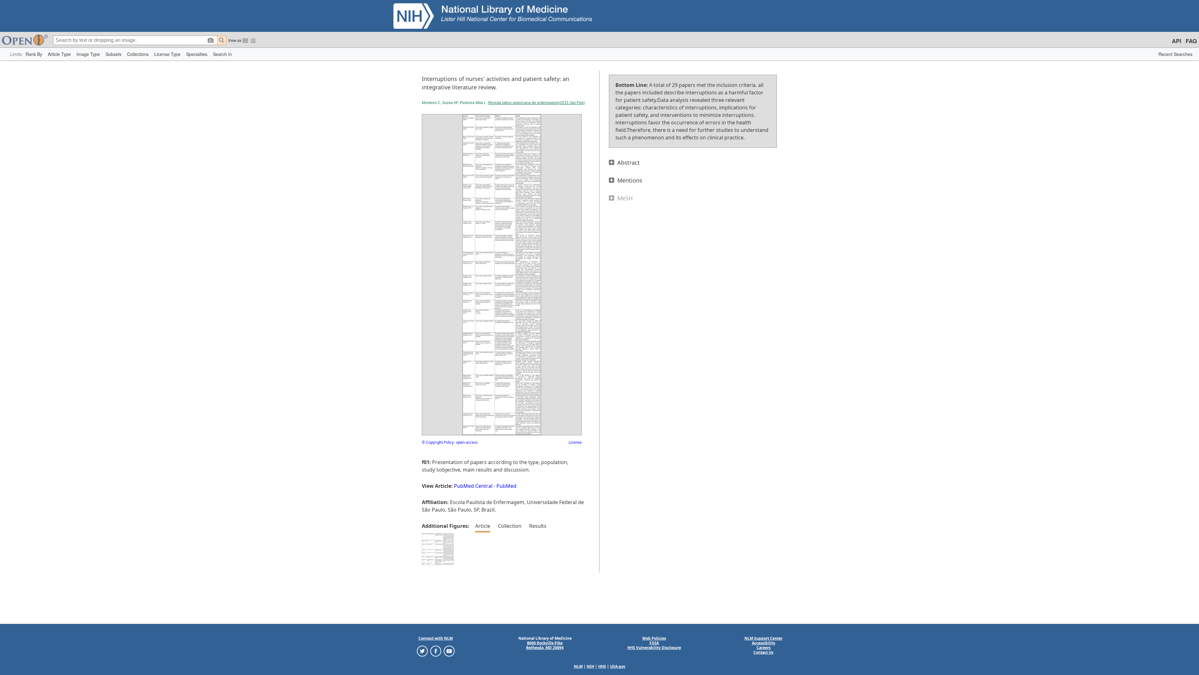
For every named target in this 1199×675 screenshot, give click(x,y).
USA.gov (617, 666)
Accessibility (763, 643)
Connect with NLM (435, 638)
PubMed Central (473, 485)
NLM (578, 666)
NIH (590, 666)
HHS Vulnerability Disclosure (654, 647)
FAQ (1191, 41)
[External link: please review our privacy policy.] (422, 650)
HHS (602, 666)
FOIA (654, 643)
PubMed (506, 485)
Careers (764, 647)
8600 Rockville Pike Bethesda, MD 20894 (545, 645)
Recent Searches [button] (1175, 54)
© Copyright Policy (438, 442)
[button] (33, 54)
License (575, 442)
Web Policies (654, 638)
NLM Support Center (763, 638)
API (1176, 41)
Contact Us (763, 652)
